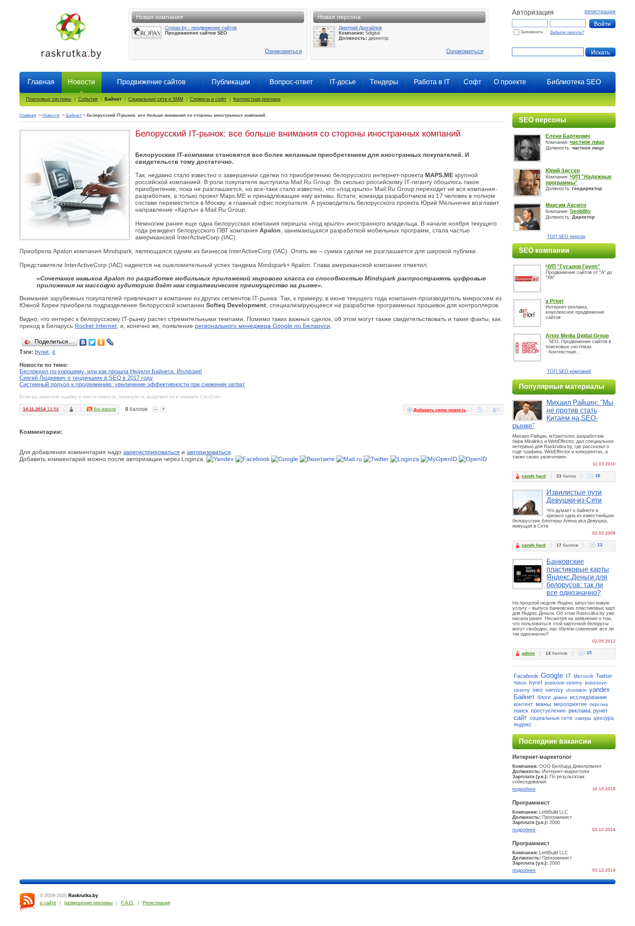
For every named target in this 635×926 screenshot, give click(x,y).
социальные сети (551, 718)
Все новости (105, 409)
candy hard (534, 476)
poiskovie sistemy (563, 682)
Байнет (113, 99)
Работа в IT (432, 82)
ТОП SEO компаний (569, 371)
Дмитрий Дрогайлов (360, 27)
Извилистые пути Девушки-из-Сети (574, 496)
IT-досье (343, 82)
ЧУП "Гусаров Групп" (573, 267)
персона (599, 704)
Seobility (580, 211)
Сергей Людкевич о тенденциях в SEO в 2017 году (86, 378)
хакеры (583, 718)
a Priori (554, 301)
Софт (472, 82)
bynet (42, 352)
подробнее (524, 789)
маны (543, 703)
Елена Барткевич (568, 136)
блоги (544, 697)
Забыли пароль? (567, 32)
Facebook (526, 676)
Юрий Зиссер (563, 171)
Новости (51, 115)
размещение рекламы (88, 902)
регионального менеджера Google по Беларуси (262, 325)
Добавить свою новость (439, 409)
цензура (604, 718)
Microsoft (583, 676)
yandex (599, 689)
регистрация (600, 12)
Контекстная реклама (256, 99)
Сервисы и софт (208, 99)
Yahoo (520, 682)
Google (552, 675)
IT (568, 676)
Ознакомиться (283, 51)
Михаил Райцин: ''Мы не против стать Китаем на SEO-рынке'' (562, 414)
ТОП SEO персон (566, 236)
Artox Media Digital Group (577, 336)
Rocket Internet (96, 325)
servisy (554, 690)
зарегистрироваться (151, 452)
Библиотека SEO (574, 82)
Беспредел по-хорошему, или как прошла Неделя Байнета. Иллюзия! (110, 371)
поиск (521, 710)
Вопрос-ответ (291, 82)
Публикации (231, 82)
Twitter (604, 676)
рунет (600, 710)
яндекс (523, 724)
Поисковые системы (48, 99)
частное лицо (587, 142)
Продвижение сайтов (151, 82)
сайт (520, 717)
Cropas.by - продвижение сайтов (201, 27)
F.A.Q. (127, 902)
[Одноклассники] (101, 342)
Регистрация (156, 902)
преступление (548, 711)
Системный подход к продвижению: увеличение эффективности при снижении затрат (132, 384)
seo (538, 689)
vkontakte (576, 690)
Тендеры (384, 82)
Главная (41, 82)
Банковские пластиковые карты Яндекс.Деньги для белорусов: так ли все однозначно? (577, 577)
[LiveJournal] (110, 342)
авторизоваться (209, 452)
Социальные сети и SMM (155, 99)
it (53, 352)
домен (560, 697)
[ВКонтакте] (83, 342)
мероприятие (570, 704)
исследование (588, 697)
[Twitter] (92, 342)
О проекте (510, 82)
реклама (579, 710)
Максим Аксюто (566, 205)
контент (523, 704)
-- (155, 409)
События (88, 99)
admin (528, 653)
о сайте (48, 902)
